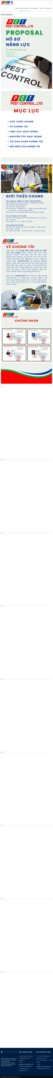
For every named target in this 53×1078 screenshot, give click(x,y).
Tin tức (41, 8)
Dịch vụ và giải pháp (34, 8)
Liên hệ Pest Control (47, 8)
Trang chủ (17, 8)
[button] (50, 2)
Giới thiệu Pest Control (24, 8)
